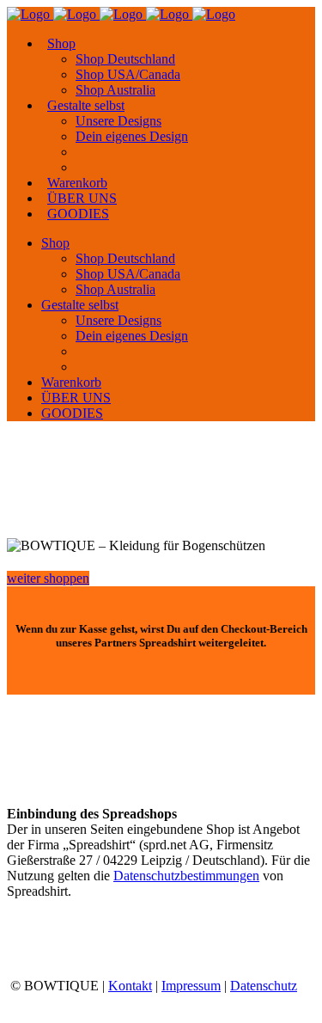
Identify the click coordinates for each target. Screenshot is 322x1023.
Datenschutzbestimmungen (186, 875)
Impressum (191, 985)
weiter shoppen (48, 578)
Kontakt (130, 985)
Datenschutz (263, 985)
